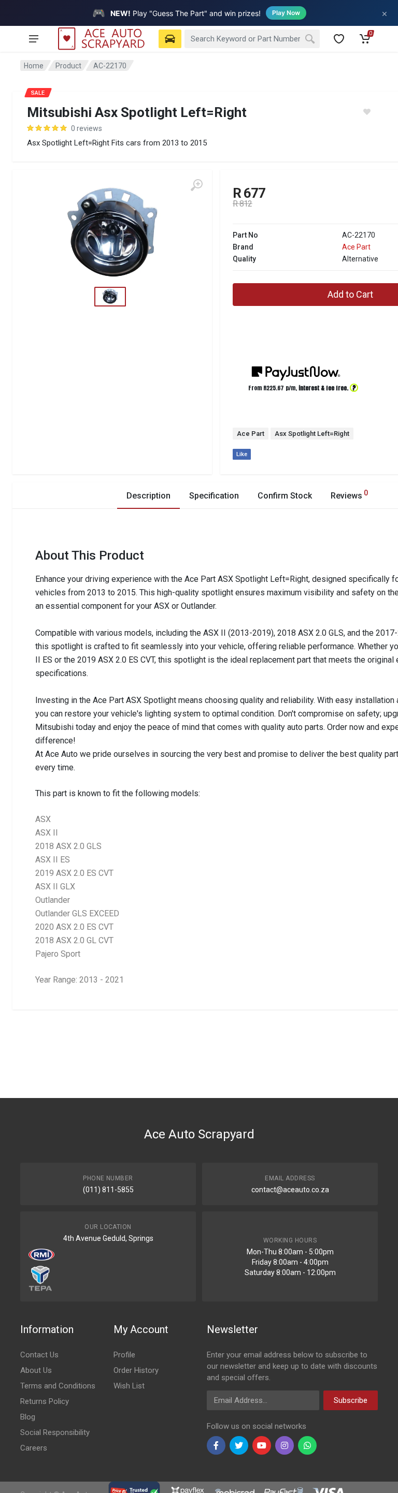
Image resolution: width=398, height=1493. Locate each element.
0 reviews (86, 128)
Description (148, 496)
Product (68, 66)
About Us (36, 1370)
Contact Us (39, 1354)
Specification (214, 496)
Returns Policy (44, 1401)
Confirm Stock (285, 496)
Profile (124, 1354)
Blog (27, 1417)
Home (34, 66)
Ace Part (356, 247)
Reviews (349, 495)
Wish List (129, 1385)
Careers (33, 1448)
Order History (136, 1370)
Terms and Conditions (57, 1385)
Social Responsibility (55, 1432)
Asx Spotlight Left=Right (312, 433)
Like (241, 454)
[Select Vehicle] (170, 39)
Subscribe (350, 1400)
